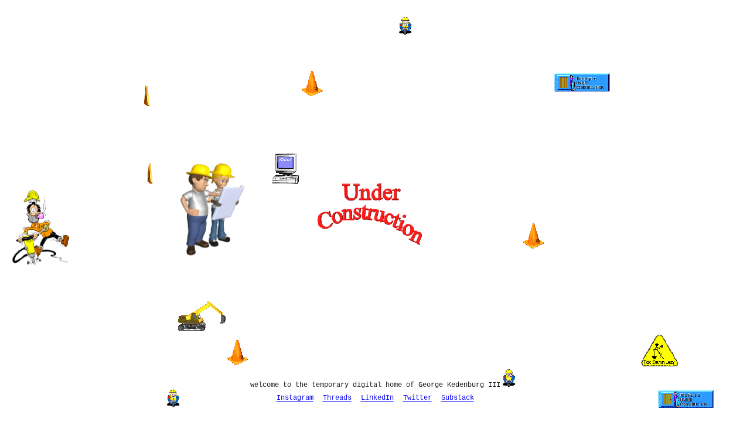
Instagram (295, 398)
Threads (337, 398)
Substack (457, 398)
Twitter (417, 398)
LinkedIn (377, 398)
